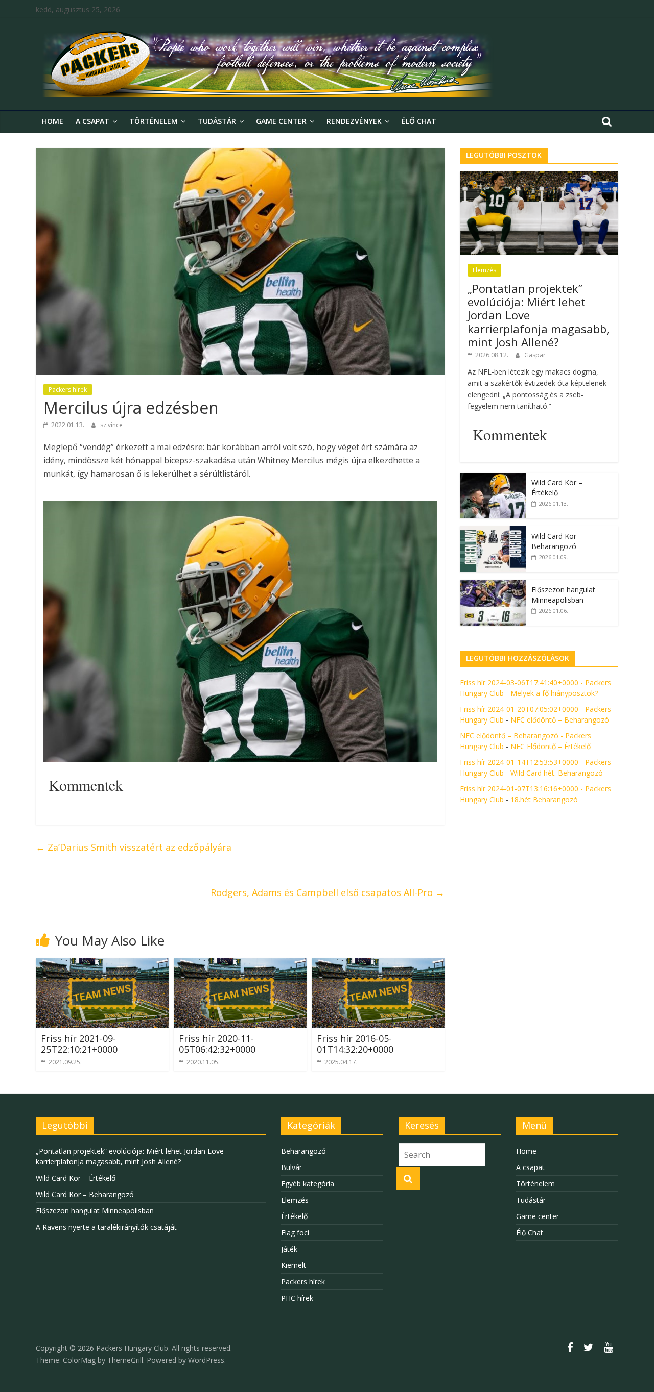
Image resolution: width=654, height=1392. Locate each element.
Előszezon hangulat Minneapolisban (563, 595)
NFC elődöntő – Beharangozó (559, 720)
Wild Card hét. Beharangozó (556, 773)
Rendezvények (354, 121)
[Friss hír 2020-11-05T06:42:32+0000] (240, 964)
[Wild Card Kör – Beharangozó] (493, 531)
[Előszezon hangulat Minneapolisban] (493, 585)
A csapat (92, 121)
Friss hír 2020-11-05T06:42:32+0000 (217, 1044)
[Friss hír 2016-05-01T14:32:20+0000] (378, 964)
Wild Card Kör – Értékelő (556, 488)
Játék (289, 1249)
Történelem (153, 121)
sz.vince (111, 424)
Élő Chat (419, 121)
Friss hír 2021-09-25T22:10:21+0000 (79, 1044)
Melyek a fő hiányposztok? (554, 693)
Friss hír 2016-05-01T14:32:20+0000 (355, 1044)
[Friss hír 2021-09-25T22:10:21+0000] (102, 964)
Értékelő (294, 1216)
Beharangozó (303, 1151)
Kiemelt (293, 1265)
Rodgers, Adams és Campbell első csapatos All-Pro (328, 892)
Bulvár (291, 1167)
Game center (281, 121)
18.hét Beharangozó (544, 799)
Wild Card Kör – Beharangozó (556, 541)
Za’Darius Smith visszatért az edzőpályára (133, 847)
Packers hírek (68, 389)
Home (52, 121)
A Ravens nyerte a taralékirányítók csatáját (106, 1227)
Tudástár (217, 121)
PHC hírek (297, 1298)
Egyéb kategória (307, 1183)
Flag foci (295, 1232)
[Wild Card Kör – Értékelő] (493, 478)
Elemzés (484, 270)
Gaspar (535, 355)
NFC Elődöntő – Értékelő (550, 746)
